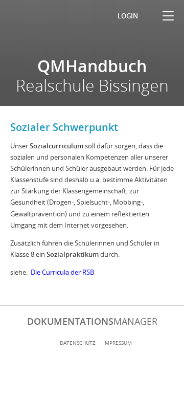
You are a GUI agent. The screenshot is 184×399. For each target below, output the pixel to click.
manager (92, 321)
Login (128, 15)
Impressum (117, 342)
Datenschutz (78, 342)
